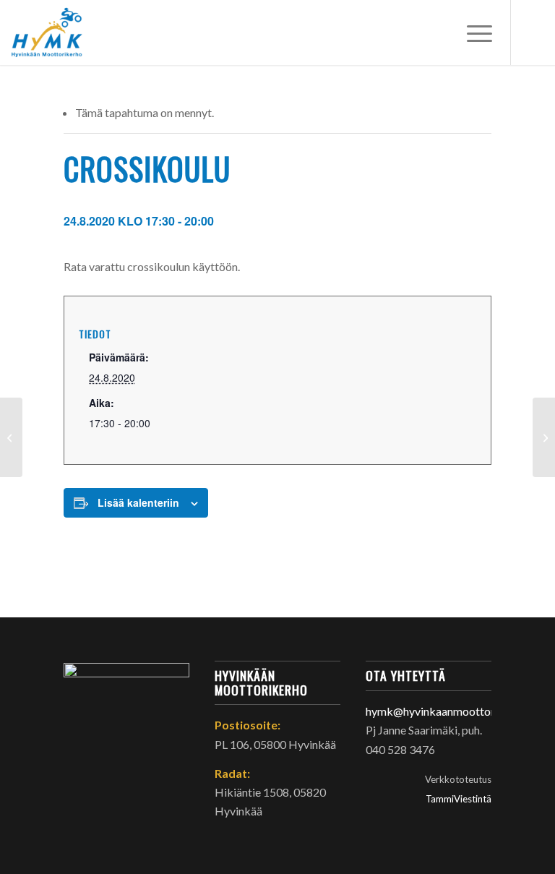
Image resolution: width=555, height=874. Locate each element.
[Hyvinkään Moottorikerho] (54, 32)
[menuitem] (472, 32)
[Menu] (472, 32)
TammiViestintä (458, 799)
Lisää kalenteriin (138, 502)
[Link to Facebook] (533, 32)
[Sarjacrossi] (11, 437)
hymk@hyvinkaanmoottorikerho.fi (451, 711)
